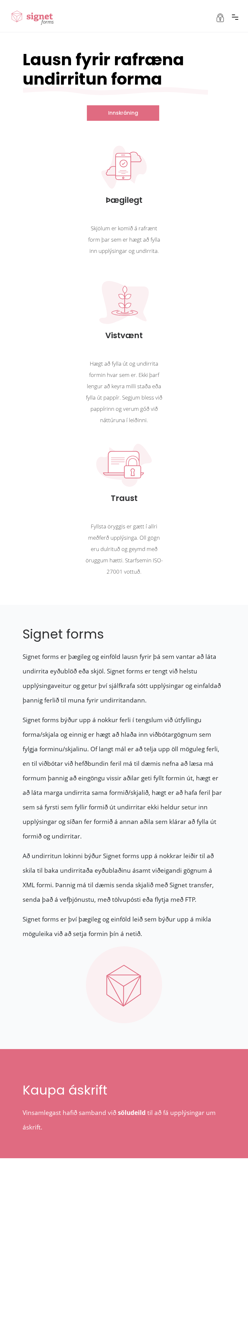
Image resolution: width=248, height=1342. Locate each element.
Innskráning (123, 112)
